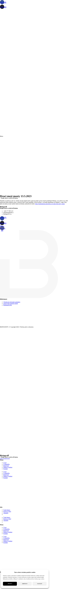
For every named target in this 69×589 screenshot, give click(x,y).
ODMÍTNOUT (24, 583)
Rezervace (6, 465)
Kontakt (5, 469)
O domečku (6, 464)
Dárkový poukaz (7, 467)
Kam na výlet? (7, 511)
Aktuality (5, 513)
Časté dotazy (6, 510)
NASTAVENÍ (39, 583)
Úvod (4, 462)
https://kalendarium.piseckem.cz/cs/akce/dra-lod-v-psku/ (50, 204)
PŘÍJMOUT (10, 583)
